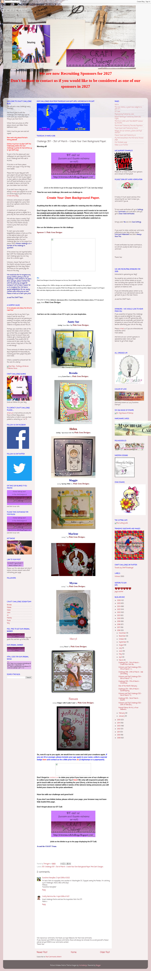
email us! (10, 413)
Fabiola (9, 607)
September (123, 642)
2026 (119, 600)
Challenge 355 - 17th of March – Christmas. (129, 682)
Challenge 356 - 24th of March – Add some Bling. (131, 673)
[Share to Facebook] (68, 864)
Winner (117, 576)
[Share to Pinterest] (70, 864)
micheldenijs (83, 965)
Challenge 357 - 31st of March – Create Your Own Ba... (129, 664)
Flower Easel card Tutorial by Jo (125, 135)
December (122, 633)
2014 (119, 723)
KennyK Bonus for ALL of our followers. (128, 709)
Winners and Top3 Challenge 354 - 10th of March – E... (130, 678)
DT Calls (117, 111)
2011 (118, 732)
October (121, 639)
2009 (119, 738)
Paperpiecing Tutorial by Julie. (124, 114)
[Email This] (61, 864)
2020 (119, 618)
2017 (118, 627)
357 (43, 867)
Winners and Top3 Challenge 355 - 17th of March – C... (130, 668)
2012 (119, 729)
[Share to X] (66, 864)
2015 (119, 720)
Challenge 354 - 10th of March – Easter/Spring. (129, 690)
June (121, 651)
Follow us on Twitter (121, 145)
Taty (8, 623)
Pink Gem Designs (97, 867)
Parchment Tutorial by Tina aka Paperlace (128, 125)
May (120, 654)
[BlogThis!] (63, 864)
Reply (44, 890)
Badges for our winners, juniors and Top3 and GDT (128, 132)
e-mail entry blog (12, 196)
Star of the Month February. (128, 686)
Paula (9, 620)
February (122, 713)
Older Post (105, 952)
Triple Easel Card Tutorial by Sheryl (126, 128)
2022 (119, 612)
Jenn (8, 613)
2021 (119, 615)
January (122, 716)
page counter (119, 592)
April (120, 657)
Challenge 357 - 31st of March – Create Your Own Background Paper (67, 867)
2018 (119, 624)
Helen (9, 610)
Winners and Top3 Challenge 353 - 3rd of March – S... (130, 694)
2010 (118, 735)
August (121, 645)
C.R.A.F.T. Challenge (18, 10)
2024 (119, 606)
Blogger (98, 965)
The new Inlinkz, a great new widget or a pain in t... (128, 108)
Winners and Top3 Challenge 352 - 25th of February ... (130, 704)
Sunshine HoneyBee (48, 878)
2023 (119, 609)
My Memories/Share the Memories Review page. (129, 139)
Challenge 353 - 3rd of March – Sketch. (129, 699)
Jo (7, 615)
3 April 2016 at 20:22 (63, 878)
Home (73, 952)
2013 (119, 726)
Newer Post (42, 952)
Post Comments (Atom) (53, 957)
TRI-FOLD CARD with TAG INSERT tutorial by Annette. (129, 122)
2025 (119, 603)
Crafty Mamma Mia (49, 896)
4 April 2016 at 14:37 (62, 896)
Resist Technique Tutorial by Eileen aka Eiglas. (128, 118)
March (121, 660)
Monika (9, 618)
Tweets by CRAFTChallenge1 (124, 568)
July (120, 648)
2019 (119, 621)
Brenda (9, 605)
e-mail (14, 192)
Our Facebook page (121, 142)
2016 (119, 630)
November (122, 636)
